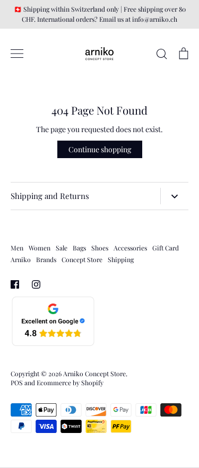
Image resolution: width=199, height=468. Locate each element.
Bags (79, 248)
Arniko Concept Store (94, 373)
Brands (46, 259)
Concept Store (82, 259)
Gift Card (165, 248)
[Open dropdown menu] (174, 196)
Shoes (99, 248)
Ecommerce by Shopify (70, 382)
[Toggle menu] (17, 53)
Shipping (121, 259)
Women (39, 248)
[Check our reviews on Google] (53, 344)
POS (17, 382)
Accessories (130, 248)
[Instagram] (36, 284)
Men (17, 248)
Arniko (21, 259)
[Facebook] (14, 284)
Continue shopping (99, 149)
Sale (61, 248)
